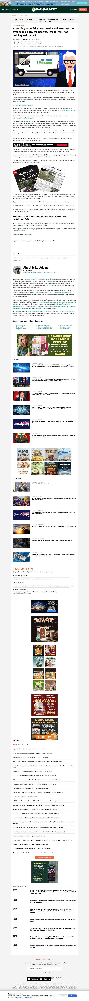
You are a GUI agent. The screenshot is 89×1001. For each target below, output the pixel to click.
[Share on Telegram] (25, 43)
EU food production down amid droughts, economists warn (29, 836)
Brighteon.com (20, 325)
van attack (60, 46)
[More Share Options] (40, 43)
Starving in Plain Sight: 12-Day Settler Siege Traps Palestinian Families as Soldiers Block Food (38, 792)
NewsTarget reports (27, 118)
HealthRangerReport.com (45, 327)
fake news (22, 46)
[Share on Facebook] (18, 43)
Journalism (31, 46)
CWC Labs (34, 292)
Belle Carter (41, 363)
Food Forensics (50, 281)
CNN (17, 46)
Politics (22, 20)
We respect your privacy (44, 972)
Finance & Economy (53, 20)
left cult (37, 46)
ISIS (26, 46)
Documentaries (64, 329)
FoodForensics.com (66, 325)
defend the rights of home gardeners (38, 311)
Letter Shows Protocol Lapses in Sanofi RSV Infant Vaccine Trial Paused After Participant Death (39, 831)
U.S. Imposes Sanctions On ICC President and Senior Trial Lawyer (30, 757)
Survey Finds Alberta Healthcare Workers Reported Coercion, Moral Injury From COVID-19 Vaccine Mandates (42, 840)
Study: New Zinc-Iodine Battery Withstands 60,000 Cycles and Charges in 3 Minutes (36, 813)
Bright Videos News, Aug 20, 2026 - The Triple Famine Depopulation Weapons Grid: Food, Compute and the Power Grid (52, 937)
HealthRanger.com (43, 325)
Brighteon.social (21, 329)
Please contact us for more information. (22, 593)
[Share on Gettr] (36, 43)
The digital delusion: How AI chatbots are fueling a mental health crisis (32, 848)
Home (15, 20)
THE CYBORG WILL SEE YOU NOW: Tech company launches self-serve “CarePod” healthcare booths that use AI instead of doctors (51, 408)
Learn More (63, 995)
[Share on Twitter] (22, 43)
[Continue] (60, 969)
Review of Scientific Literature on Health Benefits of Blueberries (30, 844)
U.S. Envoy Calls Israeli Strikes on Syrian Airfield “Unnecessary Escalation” (32, 771)
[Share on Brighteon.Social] (15, 43)
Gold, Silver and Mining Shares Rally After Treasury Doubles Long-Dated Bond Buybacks (36, 817)
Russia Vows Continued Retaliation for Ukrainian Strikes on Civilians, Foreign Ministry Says (37, 761)
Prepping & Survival (68, 20)
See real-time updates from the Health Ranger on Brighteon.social (39, 272)
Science (39, 21)
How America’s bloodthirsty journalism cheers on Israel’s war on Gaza (52, 540)
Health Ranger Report (19, 886)
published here (40, 988)
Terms (51, 983)
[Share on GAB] (29, 43)
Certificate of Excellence (61, 292)
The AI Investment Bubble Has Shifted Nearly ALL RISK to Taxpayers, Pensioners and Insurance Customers (52, 929)
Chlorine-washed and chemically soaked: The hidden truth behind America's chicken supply (37, 780)
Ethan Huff (41, 377)
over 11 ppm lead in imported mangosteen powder (48, 306)
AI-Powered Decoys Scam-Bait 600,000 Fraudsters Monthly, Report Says (32, 753)
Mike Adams (26, 39)
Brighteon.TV (20, 327)
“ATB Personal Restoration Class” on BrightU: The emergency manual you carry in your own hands (39, 801)
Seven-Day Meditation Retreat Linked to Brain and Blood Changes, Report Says (34, 775)
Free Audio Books (65, 327)
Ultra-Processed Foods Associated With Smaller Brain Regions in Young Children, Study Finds (38, 827)
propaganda (42, 46)
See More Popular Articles (44, 857)
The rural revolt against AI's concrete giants (25, 796)
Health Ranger (21, 25)
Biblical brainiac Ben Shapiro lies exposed (43, 484)
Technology (47, 21)
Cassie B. (41, 391)
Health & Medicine (40, 20)
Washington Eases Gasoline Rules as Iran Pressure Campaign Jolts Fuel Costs (34, 852)
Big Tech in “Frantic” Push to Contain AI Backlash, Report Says (30, 749)
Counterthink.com (19, 231)
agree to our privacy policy (24, 997)
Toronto (54, 46)
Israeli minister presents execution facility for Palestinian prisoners (31, 788)
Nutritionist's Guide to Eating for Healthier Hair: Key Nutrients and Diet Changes (35, 809)
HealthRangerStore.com (45, 329)
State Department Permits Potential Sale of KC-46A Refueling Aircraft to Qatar (34, 784)
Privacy (48, 983)
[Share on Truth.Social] (33, 43)
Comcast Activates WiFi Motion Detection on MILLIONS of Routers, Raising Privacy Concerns (38, 805)
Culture (29, 20)
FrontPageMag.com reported (23, 105)
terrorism (49, 46)
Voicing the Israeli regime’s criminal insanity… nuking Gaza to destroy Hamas (54, 526)
